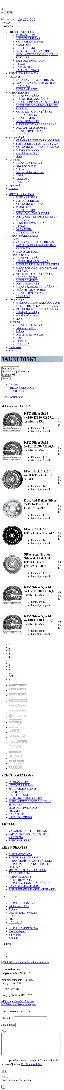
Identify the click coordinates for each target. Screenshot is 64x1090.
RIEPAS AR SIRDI (27, 89)
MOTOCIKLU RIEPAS (30, 41)
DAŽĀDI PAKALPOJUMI (31, 127)
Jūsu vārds (7, 1018)
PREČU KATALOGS (21, 194)
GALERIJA (23, 181)
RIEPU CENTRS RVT (29, 162)
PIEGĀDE (22, 63)
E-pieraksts (15, 185)
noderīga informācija (27, 149)
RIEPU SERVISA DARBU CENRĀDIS (32, 889)
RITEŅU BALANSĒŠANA (32, 98)
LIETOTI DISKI (25, 47)
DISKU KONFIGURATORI (32, 51)
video (19, 156)
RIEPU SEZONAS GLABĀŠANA (36, 124)
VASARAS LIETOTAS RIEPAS (35, 79)
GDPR (19, 175)
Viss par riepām (17, 299)
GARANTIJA (24, 67)
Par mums (14, 321)
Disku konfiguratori (12, 396)
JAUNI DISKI (24, 44)
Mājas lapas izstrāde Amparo (17, 1001)
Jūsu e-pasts (8, 1024)
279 (11, 675)
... (10, 672)
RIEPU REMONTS (27, 118)
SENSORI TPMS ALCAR (31, 60)
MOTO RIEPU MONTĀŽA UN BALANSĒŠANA (34, 113)
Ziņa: (4, 1031)
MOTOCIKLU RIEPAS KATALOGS (38, 146)
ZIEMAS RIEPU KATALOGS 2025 (37, 143)
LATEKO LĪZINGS (27, 70)
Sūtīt (4, 1071)
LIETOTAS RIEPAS (28, 38)
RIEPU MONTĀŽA (27, 95)
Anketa (20, 169)
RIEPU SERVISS (19, 254)
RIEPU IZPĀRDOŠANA (23, 73)
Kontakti (13, 188)
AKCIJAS (14, 238)
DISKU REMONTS (27, 121)
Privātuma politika (26, 165)
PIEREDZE (22, 178)
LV (3, 22)
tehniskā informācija (27, 153)
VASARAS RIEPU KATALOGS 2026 (38, 140)
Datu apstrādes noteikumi (30, 172)
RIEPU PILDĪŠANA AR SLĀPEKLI (37, 102)
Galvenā (13, 384)
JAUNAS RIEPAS (26, 35)
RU (8, 22)
